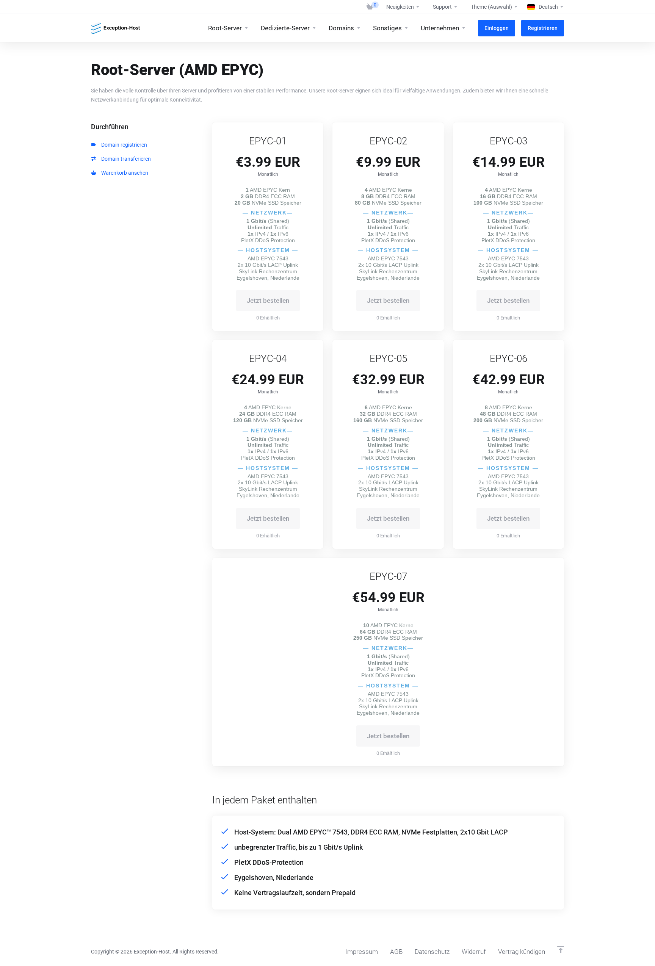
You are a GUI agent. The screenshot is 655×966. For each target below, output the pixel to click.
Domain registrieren (123, 145)
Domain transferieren (125, 159)
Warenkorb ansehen (123, 173)
